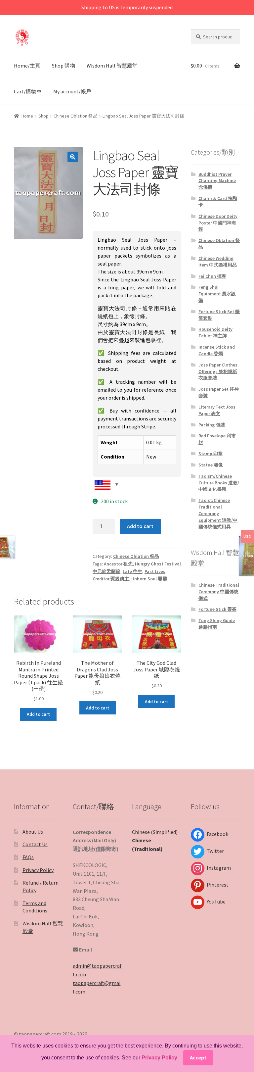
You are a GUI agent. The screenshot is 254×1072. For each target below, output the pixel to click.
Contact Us (35, 844)
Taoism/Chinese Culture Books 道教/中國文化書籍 (218, 482)
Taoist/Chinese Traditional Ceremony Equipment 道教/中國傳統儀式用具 (217, 513)
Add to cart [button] (38, 714)
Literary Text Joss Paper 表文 (216, 410)
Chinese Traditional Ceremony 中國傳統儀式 (218, 591)
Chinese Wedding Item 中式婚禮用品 (217, 261)
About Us (32, 831)
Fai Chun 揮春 (212, 276)
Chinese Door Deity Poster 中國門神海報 (217, 222)
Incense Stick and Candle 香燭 (216, 350)
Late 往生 (132, 571)
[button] (72, 157)
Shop (43, 116)
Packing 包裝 (211, 425)
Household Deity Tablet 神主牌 (215, 332)
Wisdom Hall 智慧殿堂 (112, 65)
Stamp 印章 (210, 454)
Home (27, 116)
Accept (198, 1057)
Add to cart (140, 526)
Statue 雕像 (210, 465)
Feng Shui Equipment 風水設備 (217, 293)
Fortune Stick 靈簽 (217, 609)
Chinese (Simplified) (155, 832)
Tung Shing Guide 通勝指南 (216, 623)
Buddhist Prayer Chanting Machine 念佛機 (217, 180)
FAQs (28, 857)
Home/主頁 (27, 65)
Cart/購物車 (28, 91)
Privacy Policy (38, 870)
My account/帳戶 (72, 91)
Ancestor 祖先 (118, 564)
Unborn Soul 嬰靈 (149, 579)
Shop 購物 (63, 65)
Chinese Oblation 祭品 (76, 116)
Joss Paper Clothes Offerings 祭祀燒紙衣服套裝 (217, 371)
